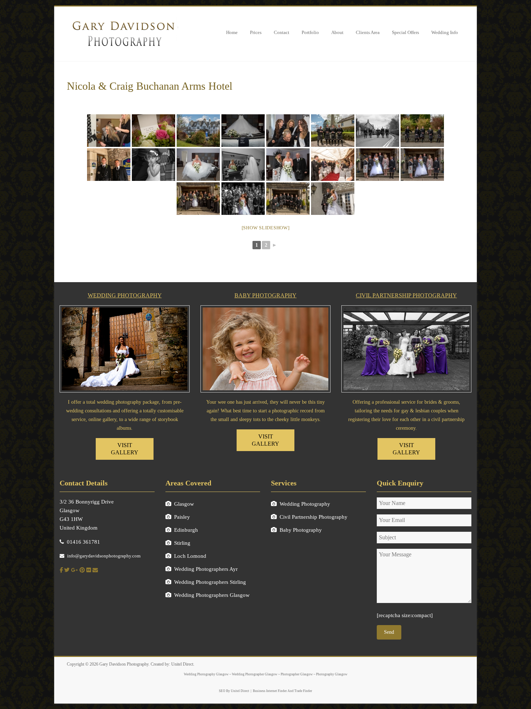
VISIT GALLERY (124, 448)
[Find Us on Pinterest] (82, 570)
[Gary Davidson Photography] (123, 19)
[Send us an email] (95, 570)
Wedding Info (444, 32)
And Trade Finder (299, 691)
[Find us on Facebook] (61, 570)
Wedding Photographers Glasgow (212, 595)
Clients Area (368, 32)
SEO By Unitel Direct (234, 691)
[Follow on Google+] (74, 570)
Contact (281, 32)
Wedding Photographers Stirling (210, 582)
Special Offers (405, 32)
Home (232, 32)
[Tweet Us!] (67, 570)
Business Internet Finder (270, 691)
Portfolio (310, 32)
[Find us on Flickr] (88, 570)
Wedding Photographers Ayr (206, 569)
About (337, 32)
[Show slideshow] (266, 227)
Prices (256, 32)
